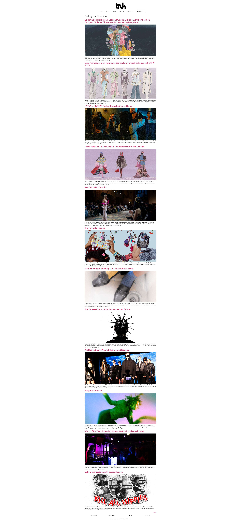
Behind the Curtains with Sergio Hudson (104, 472)
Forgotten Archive (93, 390)
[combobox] (141, 11)
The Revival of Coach (95, 228)
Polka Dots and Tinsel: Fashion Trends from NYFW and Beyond (114, 146)
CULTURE (121, 11)
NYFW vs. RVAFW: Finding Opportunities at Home (108, 106)
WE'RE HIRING (112, 515)
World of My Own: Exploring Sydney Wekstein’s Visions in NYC (114, 431)
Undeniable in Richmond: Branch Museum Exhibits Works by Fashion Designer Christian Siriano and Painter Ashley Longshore (117, 21)
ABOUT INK (147, 515)
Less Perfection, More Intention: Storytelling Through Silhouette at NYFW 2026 (120, 64)
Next (154, 512)
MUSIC (114, 11)
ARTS (107, 11)
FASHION (129, 11)
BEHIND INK (129, 515)
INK (101, 11)
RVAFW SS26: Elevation (96, 187)
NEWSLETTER (94, 515)
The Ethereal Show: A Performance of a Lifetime (107, 309)
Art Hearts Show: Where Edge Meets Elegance (107, 350)
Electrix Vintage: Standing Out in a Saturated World (109, 268)
